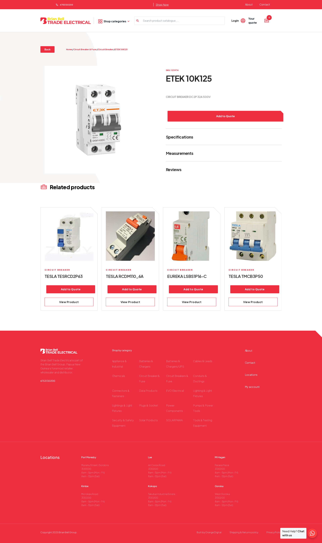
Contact (264, 4)
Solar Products (148, 420)
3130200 (86, 468)
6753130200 (66, 5)
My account (252, 387)
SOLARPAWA (174, 420)
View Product (69, 302)
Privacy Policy (274, 532)
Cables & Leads (202, 361)
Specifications (179, 136)
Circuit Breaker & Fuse (85, 49)
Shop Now (162, 4)
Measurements (179, 153)
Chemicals (118, 376)
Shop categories (115, 21)
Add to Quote (225, 116)
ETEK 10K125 (121, 49)
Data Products (148, 390)
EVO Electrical (175, 390)
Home (69, 49)
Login (235, 20)
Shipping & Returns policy (244, 532)
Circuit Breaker (106, 49)
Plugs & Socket (148, 405)
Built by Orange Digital (209, 532)
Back (47, 49)
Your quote (258, 20)
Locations (251, 374)
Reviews (173, 169)
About (249, 4)
